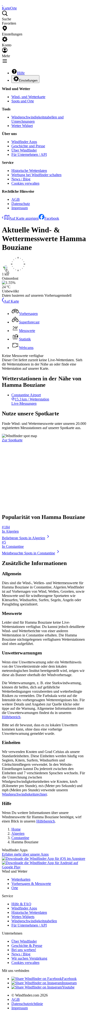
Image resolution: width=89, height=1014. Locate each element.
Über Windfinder (24, 150)
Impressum (19, 208)
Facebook (51, 218)
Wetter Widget (22, 126)
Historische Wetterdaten (29, 171)
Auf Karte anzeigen (24, 218)
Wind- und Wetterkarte (28, 97)
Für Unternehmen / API (29, 154)
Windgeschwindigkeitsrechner (24, 794)
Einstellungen (28, 80)
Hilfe (21, 73)
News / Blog (20, 179)
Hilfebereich (11, 717)
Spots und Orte (22, 101)
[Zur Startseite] (2, 4)
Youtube (68, 987)
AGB (15, 199)
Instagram (69, 983)
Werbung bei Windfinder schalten (36, 175)
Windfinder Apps (24, 142)
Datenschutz (20, 204)
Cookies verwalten (25, 183)
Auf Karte (11, 301)
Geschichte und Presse (28, 146)
